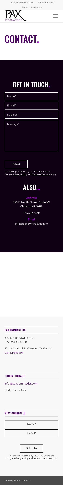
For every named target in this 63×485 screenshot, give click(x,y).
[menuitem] (22, 2)
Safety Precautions (45, 2)
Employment (36, 7)
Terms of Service (41, 174)
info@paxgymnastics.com (22, 2)
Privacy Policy (20, 174)
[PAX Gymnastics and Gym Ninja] (26, 16)
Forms (24, 7)
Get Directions (14, 352)
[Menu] (53, 16)
